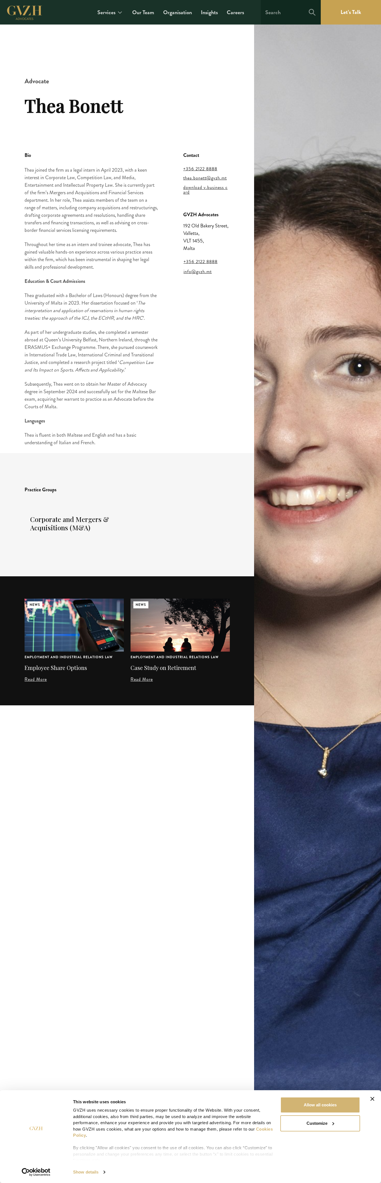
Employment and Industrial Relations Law (69, 657)
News (35, 604)
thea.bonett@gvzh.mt (205, 178)
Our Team (143, 12)
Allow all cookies (320, 1104)
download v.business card (205, 190)
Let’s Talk (351, 12)
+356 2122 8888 (200, 168)
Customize (317, 1123)
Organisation (177, 12)
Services (106, 12)
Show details (85, 1172)
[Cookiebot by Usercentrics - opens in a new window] (36, 1172)
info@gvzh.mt (198, 272)
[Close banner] (372, 1099)
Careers (235, 12)
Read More (36, 679)
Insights (209, 12)
